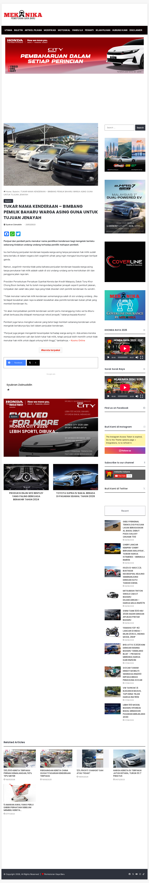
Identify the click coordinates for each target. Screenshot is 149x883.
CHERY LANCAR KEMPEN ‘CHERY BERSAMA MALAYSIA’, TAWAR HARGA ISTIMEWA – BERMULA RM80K (134, 552)
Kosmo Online (78, 340)
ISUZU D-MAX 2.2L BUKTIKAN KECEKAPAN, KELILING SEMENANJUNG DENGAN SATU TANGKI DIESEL (133, 575)
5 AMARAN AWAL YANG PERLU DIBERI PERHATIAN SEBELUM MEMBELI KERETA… (19, 807)
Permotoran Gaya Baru (54, 874)
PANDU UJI (77, 30)
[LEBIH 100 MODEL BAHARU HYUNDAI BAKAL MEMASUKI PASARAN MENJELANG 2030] (113, 708)
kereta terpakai (51, 350)
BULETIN (18, 30)
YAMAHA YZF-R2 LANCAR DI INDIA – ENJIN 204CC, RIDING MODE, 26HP (134, 632)
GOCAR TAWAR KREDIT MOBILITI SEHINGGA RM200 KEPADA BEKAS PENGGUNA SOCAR (132, 673)
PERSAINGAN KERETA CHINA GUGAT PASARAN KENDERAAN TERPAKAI (55, 773)
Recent (125, 510)
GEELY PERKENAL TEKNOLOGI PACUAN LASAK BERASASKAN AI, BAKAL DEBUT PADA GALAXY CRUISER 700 (133, 529)
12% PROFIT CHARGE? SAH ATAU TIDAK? (90, 772)
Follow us (126, 450)
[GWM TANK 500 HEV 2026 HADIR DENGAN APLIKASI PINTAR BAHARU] (113, 614)
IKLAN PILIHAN (103, 30)
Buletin (16, 191)
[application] (125, 348)
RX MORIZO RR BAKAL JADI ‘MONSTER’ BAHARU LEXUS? (32, 429)
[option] (51, 428)
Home (8, 191)
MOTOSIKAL (64, 30)
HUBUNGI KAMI (119, 30)
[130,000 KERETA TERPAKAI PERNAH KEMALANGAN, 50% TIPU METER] (20, 759)
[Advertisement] (74, 98)
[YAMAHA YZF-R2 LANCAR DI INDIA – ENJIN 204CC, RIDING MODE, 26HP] (113, 631)
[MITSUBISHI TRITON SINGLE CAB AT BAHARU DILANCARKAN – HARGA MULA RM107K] (113, 594)
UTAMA (8, 30)
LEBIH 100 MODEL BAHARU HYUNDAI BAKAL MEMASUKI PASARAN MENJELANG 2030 (134, 710)
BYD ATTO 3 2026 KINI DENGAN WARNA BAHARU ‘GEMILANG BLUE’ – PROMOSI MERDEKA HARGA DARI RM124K (134, 652)
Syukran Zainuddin (14, 224)
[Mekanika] (23, 14)
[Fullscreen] (141, 357)
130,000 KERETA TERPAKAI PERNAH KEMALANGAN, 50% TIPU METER (18, 773)
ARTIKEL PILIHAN (33, 30)
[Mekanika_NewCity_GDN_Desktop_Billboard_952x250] (74, 55)
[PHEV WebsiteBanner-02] (125, 233)
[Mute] (136, 357)
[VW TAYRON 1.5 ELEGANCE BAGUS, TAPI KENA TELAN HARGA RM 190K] (113, 691)
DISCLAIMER (136, 30)
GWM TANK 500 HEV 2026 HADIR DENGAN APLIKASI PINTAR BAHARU (133, 615)
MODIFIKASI (50, 30)
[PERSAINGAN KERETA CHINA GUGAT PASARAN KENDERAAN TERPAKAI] (56, 759)
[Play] (108, 357)
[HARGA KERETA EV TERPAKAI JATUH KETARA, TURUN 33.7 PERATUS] (129, 759)
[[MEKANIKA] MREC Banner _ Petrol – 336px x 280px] (125, 171)
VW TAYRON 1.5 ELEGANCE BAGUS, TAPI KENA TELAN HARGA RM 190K (132, 692)
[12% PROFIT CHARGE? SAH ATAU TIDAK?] (93, 759)
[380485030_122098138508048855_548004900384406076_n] (125, 281)
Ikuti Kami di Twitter (116, 488)
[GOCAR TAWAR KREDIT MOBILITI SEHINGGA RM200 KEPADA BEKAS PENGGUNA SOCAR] (113, 671)
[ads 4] (125, 319)
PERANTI (89, 30)
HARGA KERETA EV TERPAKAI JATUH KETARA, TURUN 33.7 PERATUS (127, 773)
